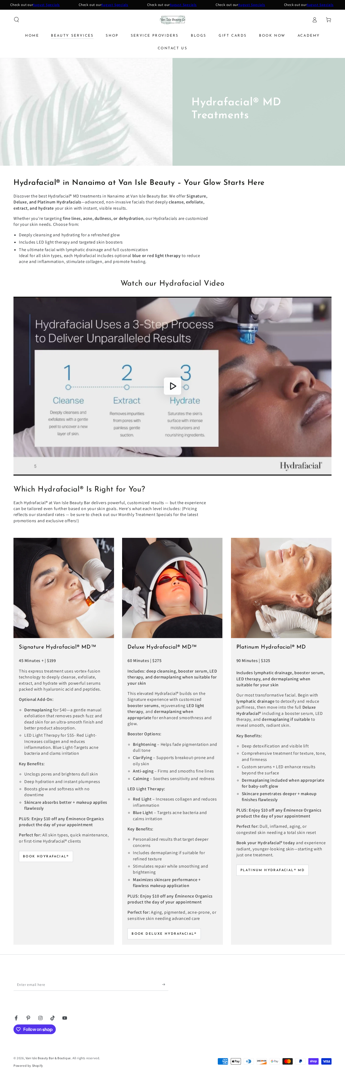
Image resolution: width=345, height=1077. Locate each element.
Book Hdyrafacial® (46, 856)
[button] (16, 20)
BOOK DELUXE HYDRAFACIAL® (164, 934)
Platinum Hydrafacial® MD (272, 870)
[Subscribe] (165, 985)
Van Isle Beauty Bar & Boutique (48, 1058)
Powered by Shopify (28, 1066)
